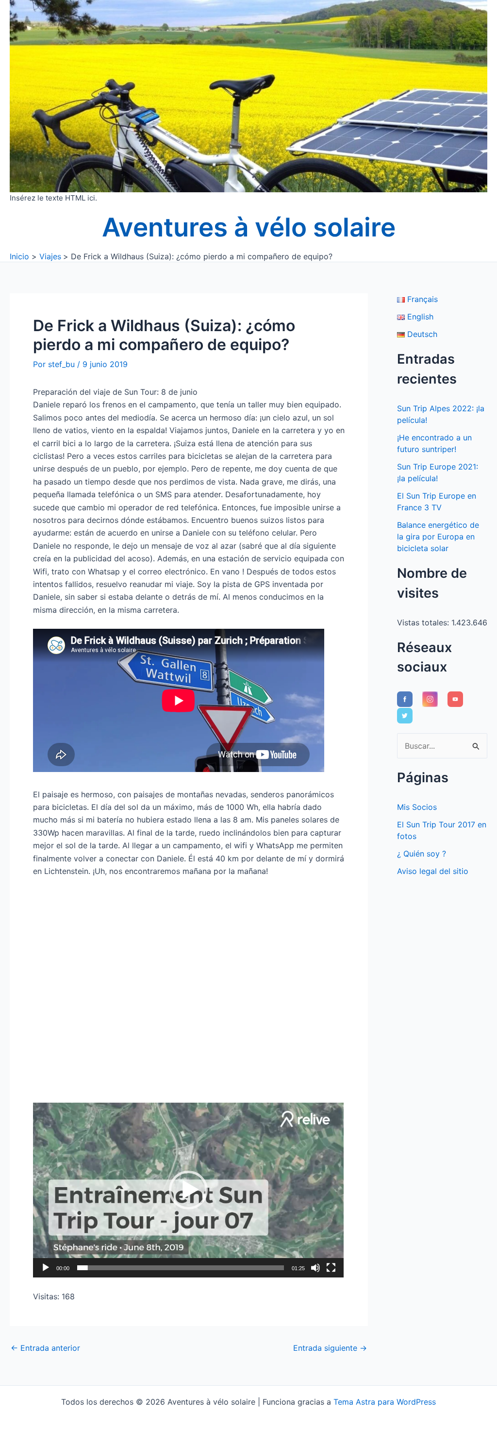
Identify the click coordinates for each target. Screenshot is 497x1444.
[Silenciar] (315, 1268)
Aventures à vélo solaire (249, 227)
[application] (188, 1190)
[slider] (180, 1267)
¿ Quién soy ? (421, 853)
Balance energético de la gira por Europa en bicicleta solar (438, 536)
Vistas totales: (424, 622)
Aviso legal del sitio (432, 871)
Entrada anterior (45, 1348)
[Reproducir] (45, 1268)
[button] (188, 1190)
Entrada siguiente (330, 1348)
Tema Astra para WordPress (384, 1402)
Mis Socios (417, 807)
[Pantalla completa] (331, 1268)
